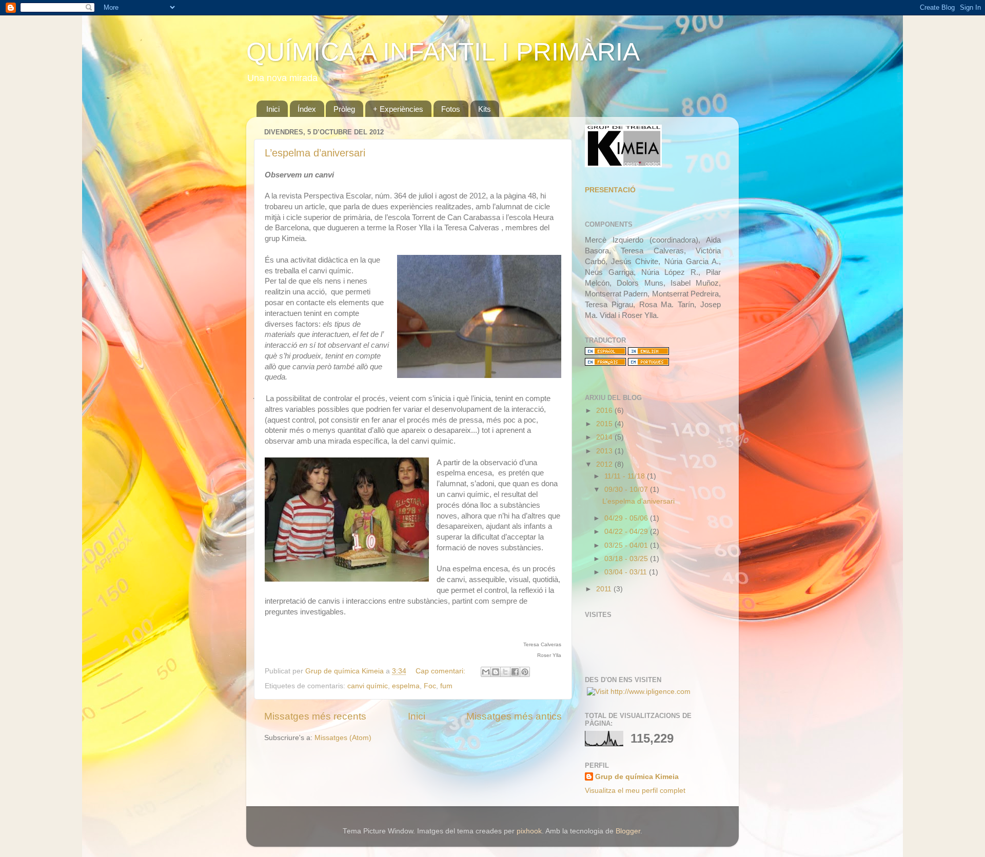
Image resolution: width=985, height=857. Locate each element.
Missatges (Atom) (342, 738)
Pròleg (344, 109)
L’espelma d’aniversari (315, 152)
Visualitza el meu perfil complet (635, 790)
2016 (605, 410)
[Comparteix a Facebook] (515, 672)
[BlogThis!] (495, 672)
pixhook (529, 831)
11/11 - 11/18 (625, 476)
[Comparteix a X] (505, 672)
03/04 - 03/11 (626, 572)
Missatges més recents (315, 716)
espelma (406, 686)
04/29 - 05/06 (627, 518)
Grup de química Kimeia (637, 777)
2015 (605, 424)
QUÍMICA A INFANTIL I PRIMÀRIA (443, 51)
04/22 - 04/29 (627, 531)
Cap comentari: (441, 671)
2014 (605, 437)
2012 (605, 464)
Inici (273, 109)
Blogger (628, 831)
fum (446, 686)
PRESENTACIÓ (610, 190)
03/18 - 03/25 (627, 559)
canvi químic (367, 686)
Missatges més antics (514, 716)
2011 (605, 589)
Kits (484, 109)
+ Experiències (398, 109)
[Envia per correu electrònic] (486, 672)
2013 (605, 451)
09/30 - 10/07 (627, 489)
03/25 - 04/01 (627, 545)
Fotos (450, 109)
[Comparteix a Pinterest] (525, 672)
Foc (430, 686)
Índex (307, 109)
